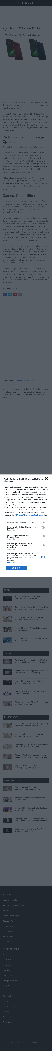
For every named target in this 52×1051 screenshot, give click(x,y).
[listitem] (26, 522)
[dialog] (26, 526)
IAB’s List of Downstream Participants (29, 515)
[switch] (43, 527)
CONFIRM (16, 568)
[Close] (47, 479)
